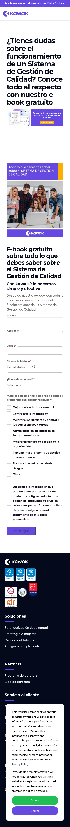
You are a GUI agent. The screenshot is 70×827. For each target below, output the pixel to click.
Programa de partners (21, 675)
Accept (35, 800)
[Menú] (63, 14)
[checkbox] (35, 441)
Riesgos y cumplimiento (22, 646)
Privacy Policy (20, 764)
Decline (35, 810)
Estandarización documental (26, 628)
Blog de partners (17, 682)
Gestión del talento (19, 640)
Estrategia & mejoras (20, 634)
